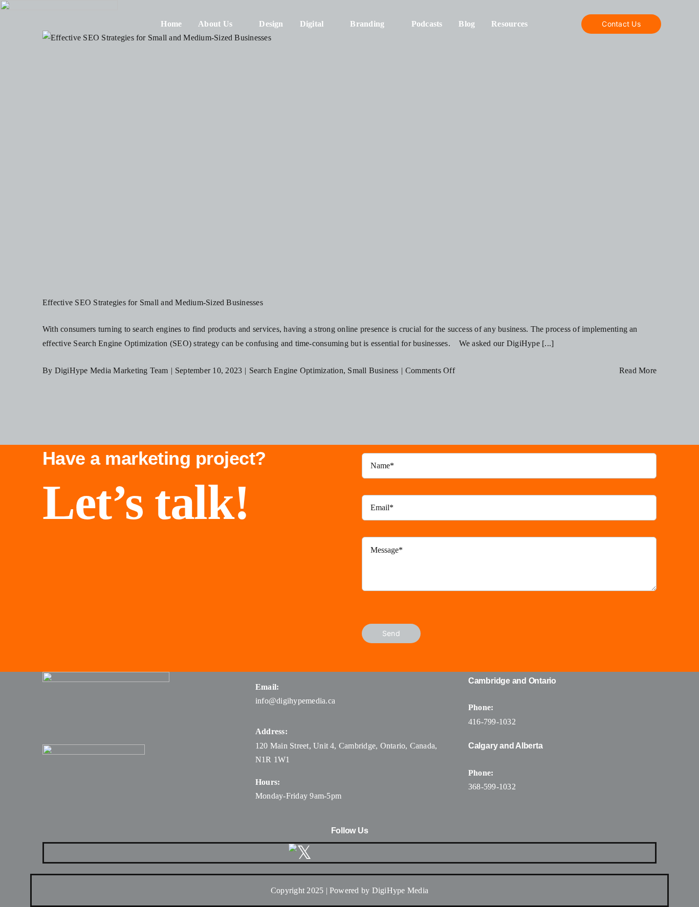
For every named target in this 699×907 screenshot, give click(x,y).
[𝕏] (300, 853)
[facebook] (329, 853)
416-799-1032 (492, 721)
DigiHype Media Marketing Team (111, 370)
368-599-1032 (492, 786)
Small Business (372, 370)
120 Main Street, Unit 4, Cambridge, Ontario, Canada (345, 745)
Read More (638, 370)
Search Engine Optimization (296, 370)
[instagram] (353, 853)
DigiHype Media (400, 890)
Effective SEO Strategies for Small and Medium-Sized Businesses (152, 302)
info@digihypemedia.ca (295, 700)
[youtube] (379, 853)
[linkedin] (403, 853)
